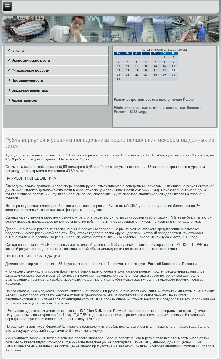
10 (118, 66)
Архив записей (24, 100)
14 (155, 66)
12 (137, 66)
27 (146, 74)
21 (155, 70)
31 (118, 79)
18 (127, 70)
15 (164, 66)
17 (118, 70)
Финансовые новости (30, 70)
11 (127, 66)
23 (173, 70)
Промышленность (27, 80)
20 (146, 70)
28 (155, 74)
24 (118, 74)
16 (173, 66)
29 (164, 74)
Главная (19, 50)
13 (146, 66)
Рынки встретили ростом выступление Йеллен (155, 100)
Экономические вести (31, 60)
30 (173, 74)
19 (137, 70)
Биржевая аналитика (30, 90)
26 (137, 74)
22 (164, 70)
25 (127, 74)
